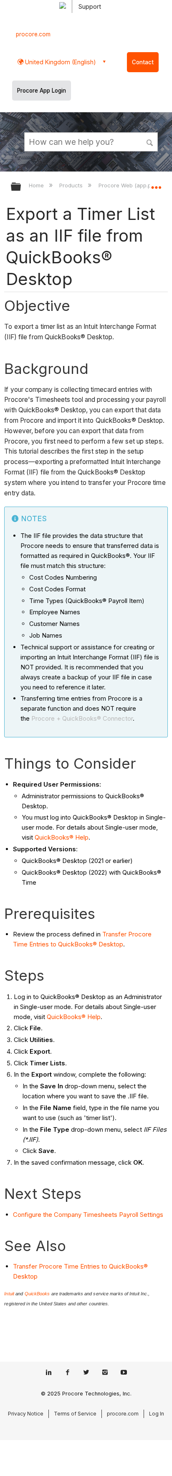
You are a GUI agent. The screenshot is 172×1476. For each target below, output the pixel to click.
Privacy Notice (25, 1413)
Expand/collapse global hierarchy (21, 187)
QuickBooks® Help (62, 837)
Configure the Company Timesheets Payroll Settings (88, 1215)
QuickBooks (37, 1293)
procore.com (33, 34)
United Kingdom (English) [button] (59, 62)
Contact (143, 62)
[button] (150, 141)
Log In (156, 1413)
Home (37, 185)
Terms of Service (75, 1413)
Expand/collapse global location (156, 184)
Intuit (9, 1293)
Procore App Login (41, 90)
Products (71, 185)
